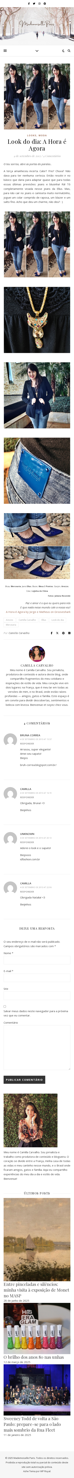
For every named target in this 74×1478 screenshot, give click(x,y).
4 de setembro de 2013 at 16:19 (36, 793)
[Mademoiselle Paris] (37, 24)
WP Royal (45, 1471)
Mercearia (11, 624)
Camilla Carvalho (27, 619)
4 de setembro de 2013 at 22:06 (36, 887)
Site (6, 988)
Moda (43, 135)
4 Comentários (52, 156)
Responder (27, 743)
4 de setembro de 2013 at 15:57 (36, 739)
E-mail (8, 971)
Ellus (43, 619)
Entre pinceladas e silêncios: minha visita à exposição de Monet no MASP (36, 1289)
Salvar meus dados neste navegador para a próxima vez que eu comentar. (36, 1013)
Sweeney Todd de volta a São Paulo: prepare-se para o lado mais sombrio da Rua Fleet (32, 1424)
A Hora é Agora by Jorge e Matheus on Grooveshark (38, 612)
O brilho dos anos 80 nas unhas (34, 1357)
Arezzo (9, 619)
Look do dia (58, 619)
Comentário (11, 1022)
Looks (31, 135)
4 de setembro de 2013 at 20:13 (36, 837)
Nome (8, 953)
